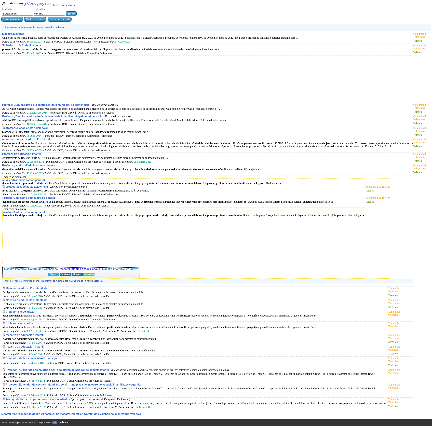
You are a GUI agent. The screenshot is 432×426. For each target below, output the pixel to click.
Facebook (65, 274)
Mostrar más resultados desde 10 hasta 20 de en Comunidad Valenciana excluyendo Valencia (71, 414)
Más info (64, 422)
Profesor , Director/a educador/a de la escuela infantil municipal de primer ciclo (52, 116)
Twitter (53, 274)
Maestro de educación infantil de (26, 288)
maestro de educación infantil (25, 335)
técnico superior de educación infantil (26, 139)
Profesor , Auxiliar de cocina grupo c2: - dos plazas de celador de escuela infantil (57, 369)
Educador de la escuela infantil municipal (32, 358)
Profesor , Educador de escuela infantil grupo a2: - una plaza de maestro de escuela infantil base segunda (73, 384)
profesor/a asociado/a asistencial (26, 128)
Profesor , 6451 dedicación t (23, 45)
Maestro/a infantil (13, 33)
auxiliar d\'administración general (23, 180)
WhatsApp (89, 274)
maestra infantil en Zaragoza (120, 269)
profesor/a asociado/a (20, 311)
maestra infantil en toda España (80, 269)
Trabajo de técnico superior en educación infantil (37, 399)
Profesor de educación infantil (21, 154)
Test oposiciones (64, 5)
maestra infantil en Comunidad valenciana (31, 269)
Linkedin (77, 274)
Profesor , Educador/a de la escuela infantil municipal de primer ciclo (46, 104)
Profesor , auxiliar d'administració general (28, 165)
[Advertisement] (103, 79)
